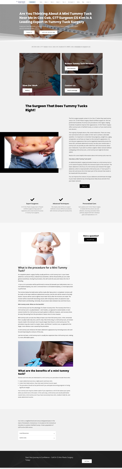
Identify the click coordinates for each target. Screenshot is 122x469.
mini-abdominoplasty (76, 164)
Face (63, 2)
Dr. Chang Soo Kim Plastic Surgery (20, 2)
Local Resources (24, 433)
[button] (37, 433)
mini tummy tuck (47, 377)
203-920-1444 (35, 46)
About (46, 2)
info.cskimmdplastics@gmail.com (80, 46)
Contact (88, 2)
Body (52, 2)
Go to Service (71, 68)
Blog (83, 2)
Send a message (72, 90)
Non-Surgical (70, 2)
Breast (57, 2)
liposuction (23, 284)
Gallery (78, 2)
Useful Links (23, 437)
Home (41, 2)
